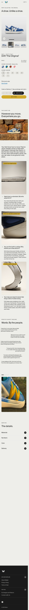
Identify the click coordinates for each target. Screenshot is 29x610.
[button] (2, 2)
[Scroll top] (26, 608)
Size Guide (4, 82)
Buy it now (14, 96)
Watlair (6, 607)
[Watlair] (6, 2)
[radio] (2, 65)
